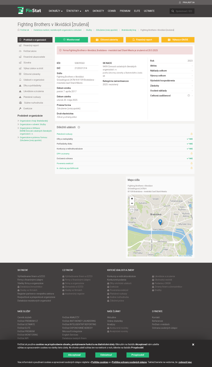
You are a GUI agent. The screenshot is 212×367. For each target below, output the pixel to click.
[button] (160, 222)
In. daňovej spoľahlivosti (68, 168)
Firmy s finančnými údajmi (30, 280)
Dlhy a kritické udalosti (120, 283)
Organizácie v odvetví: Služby (33, 124)
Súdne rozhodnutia (33, 103)
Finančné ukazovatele (34, 57)
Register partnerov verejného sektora (36, 293)
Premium (125, 10)
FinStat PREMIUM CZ (28, 321)
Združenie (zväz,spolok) (107, 30)
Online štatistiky (115, 321)
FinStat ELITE (24, 328)
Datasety (98, 10)
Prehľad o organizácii (35, 40)
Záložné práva (117, 300)
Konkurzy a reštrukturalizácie (121, 276)
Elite (137, 10)
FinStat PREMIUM (26, 331)
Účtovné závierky (32, 74)
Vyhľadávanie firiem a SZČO (31, 276)
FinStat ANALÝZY (70, 317)
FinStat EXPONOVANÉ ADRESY (77, 328)
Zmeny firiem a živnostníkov (168, 286)
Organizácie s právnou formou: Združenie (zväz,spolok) (33, 138)
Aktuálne (111, 317)
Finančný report (31, 45)
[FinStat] (29, 13)
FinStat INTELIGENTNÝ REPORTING (79, 324)
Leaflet (180, 255)
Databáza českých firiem (74, 338)
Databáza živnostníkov (31, 286)
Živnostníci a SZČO (74, 286)
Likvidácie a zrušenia (34, 91)
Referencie (157, 321)
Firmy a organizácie (74, 283)
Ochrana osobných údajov (164, 328)
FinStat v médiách (161, 324)
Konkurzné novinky (119, 328)
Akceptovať (74, 355)
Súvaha (27, 62)
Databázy (54, 10)
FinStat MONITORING (28, 335)
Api (87, 10)
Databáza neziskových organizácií (34, 300)
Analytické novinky (119, 331)
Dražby (158, 290)
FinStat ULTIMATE (26, 324)
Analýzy (111, 324)
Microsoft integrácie (72, 331)
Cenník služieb (25, 317)
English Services (70, 335)
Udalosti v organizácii (34, 80)
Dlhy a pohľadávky (32, 85)
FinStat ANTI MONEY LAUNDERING (79, 321)
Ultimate (149, 10)
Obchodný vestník (163, 280)
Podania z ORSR (163, 283)
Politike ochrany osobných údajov (129, 362)
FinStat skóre (30, 51)
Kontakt (156, 317)
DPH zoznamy (63, 154)
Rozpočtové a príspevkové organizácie (36, 297)
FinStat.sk (24, 30)
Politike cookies (99, 362)
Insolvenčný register (75, 293)
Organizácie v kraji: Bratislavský (34, 121)
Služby (89, 30)
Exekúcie (28, 108)
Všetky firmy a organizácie (30, 283)
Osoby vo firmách (28, 290)
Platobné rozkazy (32, 97)
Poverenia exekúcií (65, 163)
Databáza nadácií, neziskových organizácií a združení (57, 30)
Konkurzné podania (116, 280)
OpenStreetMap (188, 255)
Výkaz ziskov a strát (33, 68)
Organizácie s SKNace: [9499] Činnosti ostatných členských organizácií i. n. (36, 131)
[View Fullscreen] (132, 210)
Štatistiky (72, 10)
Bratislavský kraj (129, 30)
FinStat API (23, 338)
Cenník (112, 10)
